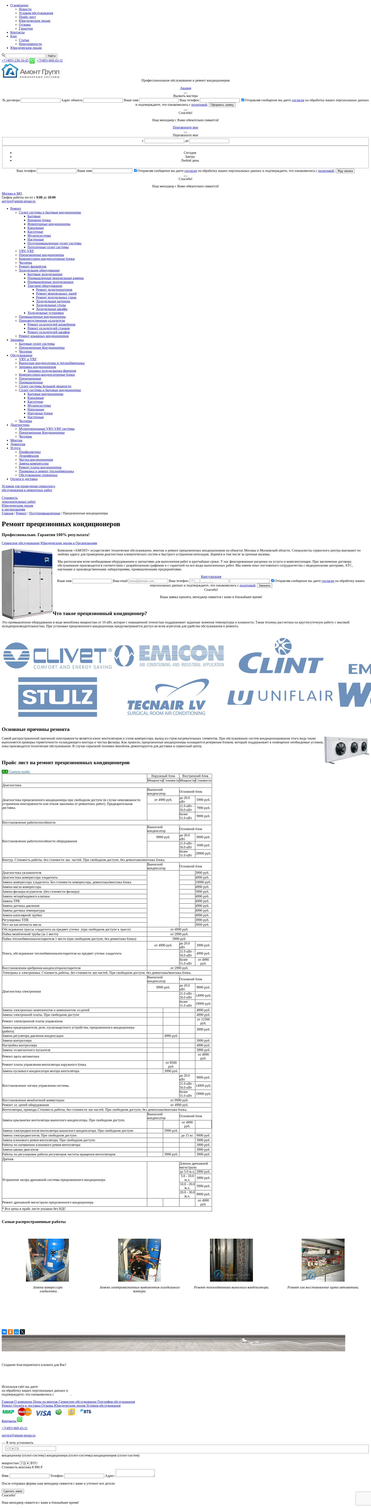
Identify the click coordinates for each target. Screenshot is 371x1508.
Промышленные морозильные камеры (55, 278)
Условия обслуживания (36, 13)
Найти (52, 56)
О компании (19, 5)
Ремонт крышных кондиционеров (44, 336)
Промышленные (31, 382)
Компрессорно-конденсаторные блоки (47, 374)
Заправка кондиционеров (37, 367)
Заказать (265, 585)
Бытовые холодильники (44, 274)
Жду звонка (345, 171)
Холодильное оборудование (39, 270)
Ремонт (15, 208)
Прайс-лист (27, 17)
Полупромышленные (44, 513)
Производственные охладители (42, 320)
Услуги (15, 448)
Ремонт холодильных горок (56, 297)
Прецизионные (30, 378)
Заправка (17, 340)
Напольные (35, 409)
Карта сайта (10, 1372)
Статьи (24, 40)
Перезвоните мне (185, 127)
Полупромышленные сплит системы (54, 243)
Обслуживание (21, 355)
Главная (7, 513)
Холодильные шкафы (51, 309)
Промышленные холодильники (50, 282)
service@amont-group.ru (18, 201)
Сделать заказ (12, 1491)
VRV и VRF (28, 359)
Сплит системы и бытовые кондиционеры (50, 212)
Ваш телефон (189, 100)
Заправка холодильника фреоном (51, 371)
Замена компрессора (34, 463)
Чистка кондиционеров (36, 459)
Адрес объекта (71, 100)
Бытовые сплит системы (37, 344)
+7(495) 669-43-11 (14, 1428)
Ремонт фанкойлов (32, 266)
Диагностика (19, 425)
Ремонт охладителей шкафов (48, 332)
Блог (13, 36)
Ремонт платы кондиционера (40, 467)
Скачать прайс (19, 771)
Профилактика (30, 452)
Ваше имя (131, 100)
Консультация (211, 576)
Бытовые (34, 216)
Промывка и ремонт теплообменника (46, 471)
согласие (298, 100)
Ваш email (120, 581)
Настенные (35, 239)
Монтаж (16, 440)
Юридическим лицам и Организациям (69, 543)
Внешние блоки (39, 220)
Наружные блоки (40, 413)
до (187, 140)
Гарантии (26, 28)
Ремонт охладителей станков (48, 328)
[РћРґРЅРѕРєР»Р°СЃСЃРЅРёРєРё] (10, 1331)
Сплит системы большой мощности (45, 386)
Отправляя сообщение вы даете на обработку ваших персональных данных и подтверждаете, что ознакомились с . (236, 171)
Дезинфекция (29, 456)
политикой (199, 104)
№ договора (11, 100)
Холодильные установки (45, 313)
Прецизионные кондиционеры (41, 255)
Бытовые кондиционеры (45, 394)
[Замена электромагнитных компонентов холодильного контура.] (139, 1280)
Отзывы (25, 24)
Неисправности (30, 44)
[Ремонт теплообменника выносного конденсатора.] (231, 1282)
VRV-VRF (26, 251)
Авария (185, 88)
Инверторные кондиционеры (48, 224)
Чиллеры (25, 262)
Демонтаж (17, 444)
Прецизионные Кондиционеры (42, 347)
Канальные (35, 228)
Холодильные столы (51, 305)
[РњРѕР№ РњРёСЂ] (16, 1331)
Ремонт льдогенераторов (54, 289)
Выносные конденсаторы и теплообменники (52, 363)
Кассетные (35, 231)
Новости (25, 9)
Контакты (17, 32)
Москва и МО (12, 193)
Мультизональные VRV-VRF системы (47, 428)
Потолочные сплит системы (48, 247)
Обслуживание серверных (38, 475)
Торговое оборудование (44, 286)
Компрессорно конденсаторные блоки (47, 259)
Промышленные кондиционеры (42, 316)
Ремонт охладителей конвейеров (51, 324)
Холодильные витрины (53, 301)
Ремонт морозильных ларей (56, 293)
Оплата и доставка (24, 479)
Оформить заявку (222, 104)
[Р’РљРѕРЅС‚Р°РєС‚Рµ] (4, 1331)
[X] (22, 1331)
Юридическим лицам (34, 21)
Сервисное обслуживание (21, 543)
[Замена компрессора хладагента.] (47, 1280)
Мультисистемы (39, 235)
